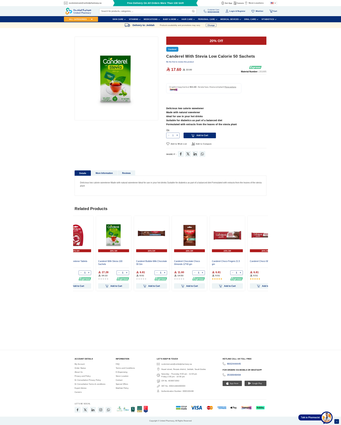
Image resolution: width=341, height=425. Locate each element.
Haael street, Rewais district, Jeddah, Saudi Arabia (183, 369)
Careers (240, 3)
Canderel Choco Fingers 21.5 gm (226, 262)
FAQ (118, 364)
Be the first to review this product (180, 62)
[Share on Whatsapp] (202, 154)
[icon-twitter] (85, 410)
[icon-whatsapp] (108, 410)
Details (82, 173)
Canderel (172, 49)
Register (241, 11)
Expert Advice (81, 388)
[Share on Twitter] (188, 154)
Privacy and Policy (83, 376)
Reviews (126, 173)
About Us (79, 372)
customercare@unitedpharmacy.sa (85, 3)
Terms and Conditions (125, 368)
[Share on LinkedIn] (195, 154)
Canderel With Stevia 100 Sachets (110, 262)
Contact (119, 380)
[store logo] (78, 11)
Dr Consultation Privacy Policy (88, 380)
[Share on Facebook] (180, 154)
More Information (104, 173)
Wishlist (259, 11)
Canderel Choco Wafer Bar (262, 261)
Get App (228, 3)
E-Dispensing (121, 372)
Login (232, 11)
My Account (80, 364)
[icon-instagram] (101, 410)
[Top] (336, 421)
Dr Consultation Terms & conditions (90, 384)
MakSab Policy (122, 388)
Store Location (122, 376)
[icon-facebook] (77, 410)
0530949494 (234, 374)
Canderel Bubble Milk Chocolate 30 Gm (151, 262)
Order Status (80, 368)
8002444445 (234, 363)
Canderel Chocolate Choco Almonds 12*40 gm (187, 262)
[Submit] (193, 10)
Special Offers (122, 384)
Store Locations (256, 3)
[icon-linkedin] (93, 410)
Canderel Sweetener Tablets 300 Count (73, 262)
